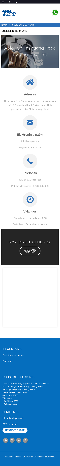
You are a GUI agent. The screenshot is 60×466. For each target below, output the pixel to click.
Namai (4, 25)
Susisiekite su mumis (23, 25)
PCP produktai (10, 424)
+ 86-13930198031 (11, 401)
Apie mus (7, 361)
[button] (30, 251)
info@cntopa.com (10, 404)
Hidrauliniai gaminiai (13, 418)
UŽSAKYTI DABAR (15, 430)
